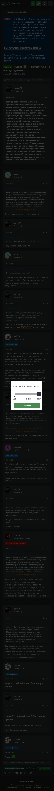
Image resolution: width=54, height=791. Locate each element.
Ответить (27, 405)
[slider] (39, 394)
